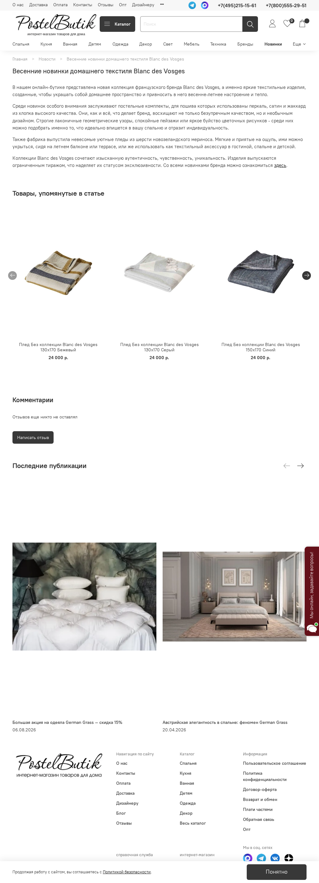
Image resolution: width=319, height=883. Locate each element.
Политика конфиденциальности (265, 776)
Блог (121, 813)
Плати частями (258, 809)
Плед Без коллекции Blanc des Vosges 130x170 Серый (159, 347)
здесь (280, 165)
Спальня (20, 44)
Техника (218, 44)
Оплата (60, 4)
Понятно (277, 871)
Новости (47, 59)
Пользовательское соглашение (274, 763)
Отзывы (105, 4)
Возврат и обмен (260, 799)
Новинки (273, 44)
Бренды (245, 44)
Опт (122, 4)
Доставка (38, 4)
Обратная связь (258, 819)
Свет (168, 44)
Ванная (70, 44)
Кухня (46, 44)
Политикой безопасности (127, 872)
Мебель (191, 44)
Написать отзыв (33, 437)
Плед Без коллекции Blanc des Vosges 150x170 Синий (260, 347)
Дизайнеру (143, 4)
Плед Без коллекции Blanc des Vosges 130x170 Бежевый (58, 347)
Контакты (82, 4)
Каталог (123, 24)
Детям (94, 44)
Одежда (120, 44)
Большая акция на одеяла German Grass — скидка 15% (67, 722)
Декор (145, 44)
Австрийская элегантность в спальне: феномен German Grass (225, 722)
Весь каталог (193, 823)
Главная (19, 59)
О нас (18, 4)
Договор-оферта (260, 789)
